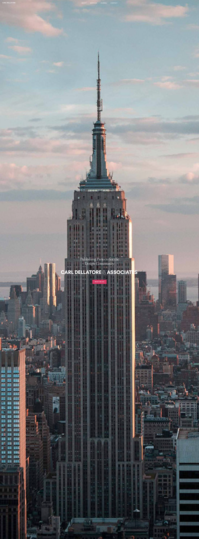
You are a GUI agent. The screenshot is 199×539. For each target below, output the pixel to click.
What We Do (99, 281)
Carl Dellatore (9, 3)
